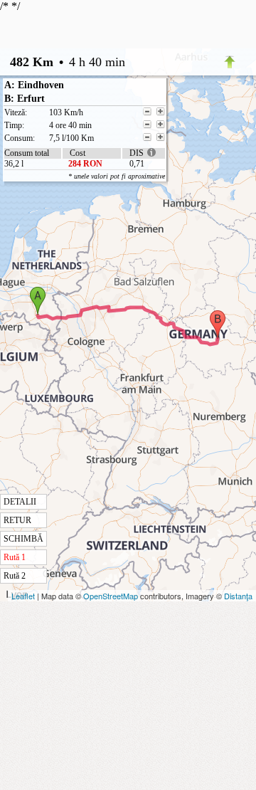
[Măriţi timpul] (160, 124)
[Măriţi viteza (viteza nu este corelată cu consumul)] (160, 111)
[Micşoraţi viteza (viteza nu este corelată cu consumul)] (147, 111)
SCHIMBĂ (23, 539)
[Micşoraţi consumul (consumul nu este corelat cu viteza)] (147, 137)
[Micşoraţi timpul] (147, 124)
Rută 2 (15, 576)
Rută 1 (15, 557)
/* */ (82, 290)
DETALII (20, 502)
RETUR (17, 520)
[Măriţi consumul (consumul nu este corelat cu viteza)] (160, 137)
